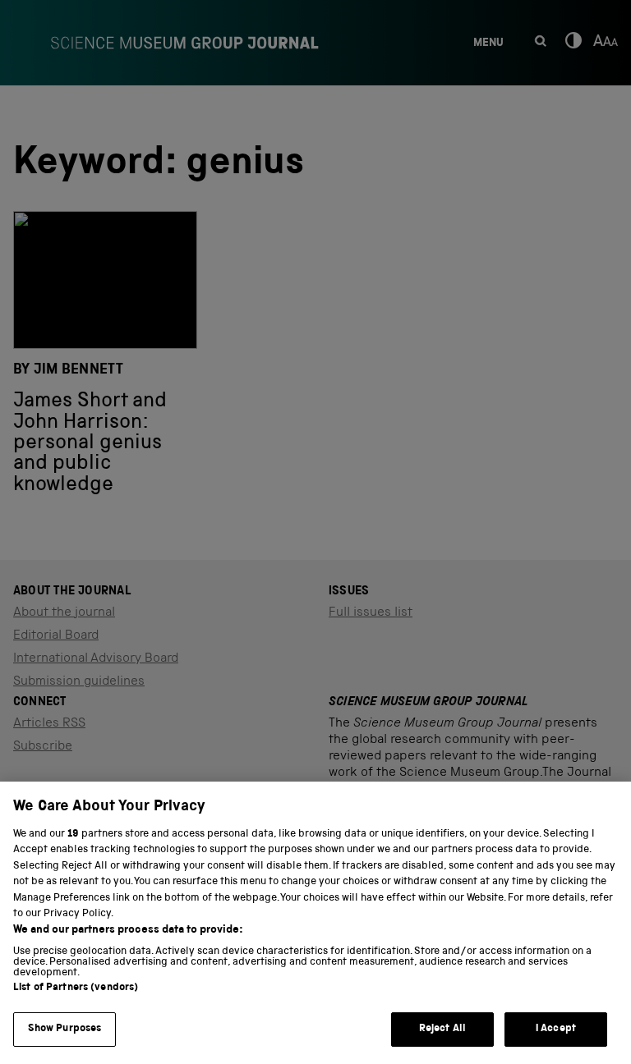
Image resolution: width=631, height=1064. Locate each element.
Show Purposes (65, 1029)
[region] (315, 923)
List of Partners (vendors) (75, 988)
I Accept (556, 1029)
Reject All (442, 1029)
